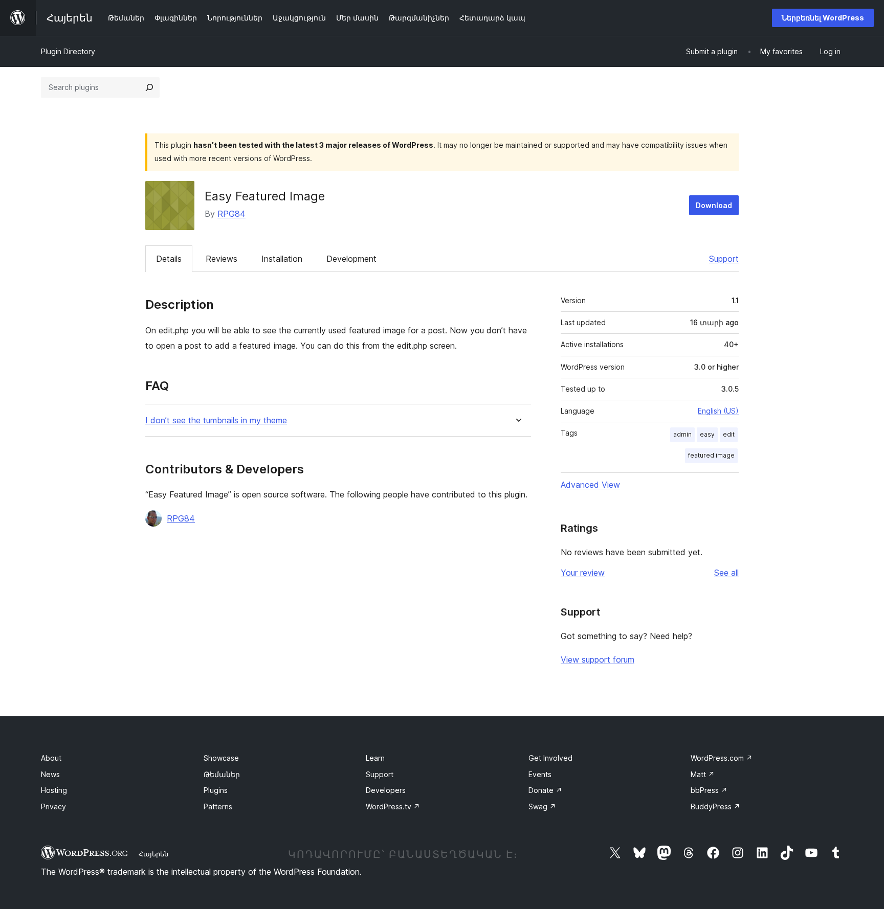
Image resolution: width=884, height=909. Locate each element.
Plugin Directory (68, 51)
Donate (545, 790)
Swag (542, 806)
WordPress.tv (393, 806)
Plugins (216, 790)
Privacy (53, 806)
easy (707, 434)
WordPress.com (722, 758)
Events (539, 774)
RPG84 (231, 214)
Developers (386, 790)
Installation (281, 259)
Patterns (218, 806)
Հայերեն (153, 854)
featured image (711, 455)
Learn (375, 758)
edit (729, 434)
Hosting (54, 790)
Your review (583, 572)
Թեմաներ (222, 774)
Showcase (221, 758)
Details (169, 259)
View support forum (597, 659)
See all (726, 572)
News (50, 774)
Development (351, 259)
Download (714, 205)
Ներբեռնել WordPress (823, 17)
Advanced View (590, 485)
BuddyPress (715, 806)
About (51, 758)
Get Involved (550, 758)
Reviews (221, 259)
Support (724, 259)
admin (682, 434)
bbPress (709, 790)
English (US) (718, 410)
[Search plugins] (149, 87)
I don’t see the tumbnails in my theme (216, 420)
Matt (703, 774)
